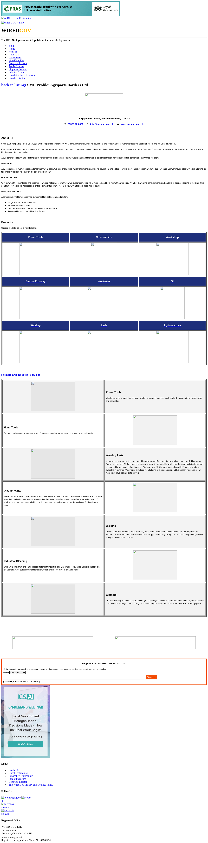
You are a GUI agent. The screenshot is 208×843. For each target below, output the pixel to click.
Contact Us (14, 770)
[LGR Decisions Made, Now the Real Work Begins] (25, 757)
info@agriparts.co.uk (102, 124)
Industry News (16, 72)
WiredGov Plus (16, 60)
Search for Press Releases (22, 75)
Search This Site (17, 78)
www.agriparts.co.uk (132, 124)
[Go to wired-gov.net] (13, 22)
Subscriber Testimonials (21, 776)
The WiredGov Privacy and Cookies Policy (31, 784)
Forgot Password (17, 778)
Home (12, 48)
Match (6, 672)
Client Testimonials (18, 773)
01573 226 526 (75, 124)
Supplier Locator (18, 69)
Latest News (15, 57)
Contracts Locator (18, 63)
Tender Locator (16, 66)
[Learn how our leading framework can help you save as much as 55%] (60, 15)
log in (11, 45)
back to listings (13, 85)
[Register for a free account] (16, 18)
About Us (14, 54)
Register (13, 51)
